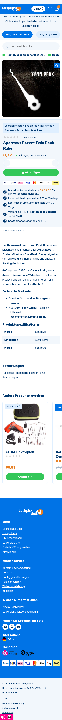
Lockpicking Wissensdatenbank (20, 611)
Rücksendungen (11, 581)
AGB (4, 698)
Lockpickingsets (13, 125)
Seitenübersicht (10, 708)
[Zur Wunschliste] (50, 9)
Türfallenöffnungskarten (16, 547)
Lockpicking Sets (12, 528)
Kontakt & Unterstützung (16, 567)
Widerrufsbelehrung (13, 586)
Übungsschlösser (12, 538)
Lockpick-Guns (11, 542)
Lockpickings (9, 533)
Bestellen (7, 590)
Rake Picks (46, 125)
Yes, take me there (17, 34)
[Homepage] (11, 8)
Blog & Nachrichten (13, 607)
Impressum (7, 712)
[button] (57, 65)
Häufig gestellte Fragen (15, 577)
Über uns (7, 572)
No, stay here (48, 34)
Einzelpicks (31, 125)
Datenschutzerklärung (13, 703)
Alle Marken (9, 551)
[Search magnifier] (6, 46)
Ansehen (23, 476)
